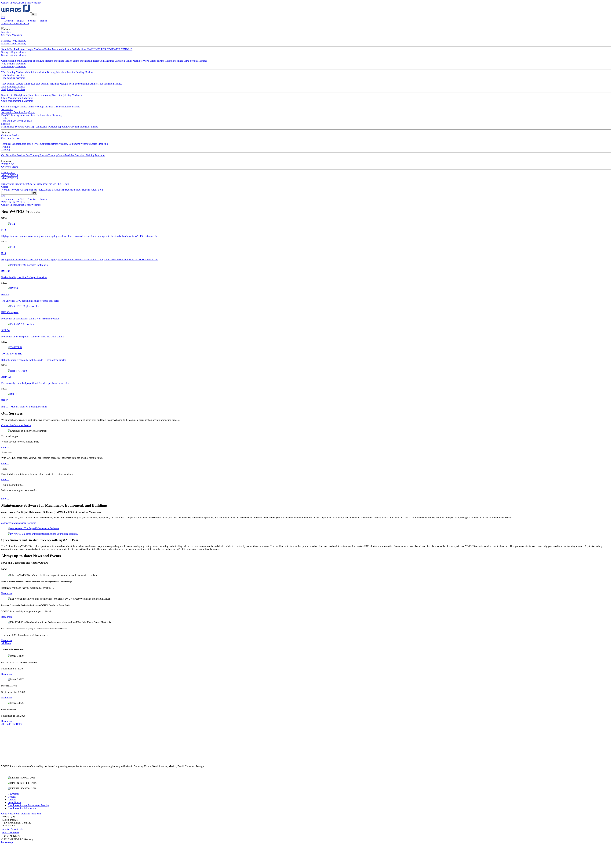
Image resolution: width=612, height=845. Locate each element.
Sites (12, 184)
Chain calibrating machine (67, 106)
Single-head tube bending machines (41, 83)
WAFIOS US (8, 23)
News (12, 172)
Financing (57, 115)
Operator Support (57, 126)
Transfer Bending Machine (80, 72)
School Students (82, 189)
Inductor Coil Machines (74, 49)
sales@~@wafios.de (12, 829)
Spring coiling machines (13, 52)
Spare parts (26, 143)
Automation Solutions (12, 112)
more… (5, 447)
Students (69, 189)
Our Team (6, 155)
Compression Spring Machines (17, 60)
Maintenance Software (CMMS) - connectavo (24, 126)
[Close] (2, 27)
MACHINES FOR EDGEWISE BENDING (109, 49)
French (43, 20)
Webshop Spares (89, 143)
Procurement (21, 184)
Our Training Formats (37, 155)
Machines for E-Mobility (13, 40)
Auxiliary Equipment (69, 143)
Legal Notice (14, 802)
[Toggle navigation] (31, 12)
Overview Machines (11, 35)
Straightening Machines (13, 86)
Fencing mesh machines (23, 115)
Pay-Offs (6, 115)
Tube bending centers (12, 83)
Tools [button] (4, 118)
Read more (6, 593)
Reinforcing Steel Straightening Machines (61, 95)
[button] (8, 2)
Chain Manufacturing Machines (17, 98)
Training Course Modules (61, 155)
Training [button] (5, 146)
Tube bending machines (13, 75)
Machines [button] (6, 32)
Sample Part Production (13, 49)
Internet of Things (89, 126)
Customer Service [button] (10, 135)
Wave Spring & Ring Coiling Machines (163, 60)
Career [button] (4, 186)
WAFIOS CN (22, 23)
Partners (12, 799)
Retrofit (54, 143)
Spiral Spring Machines (195, 60)
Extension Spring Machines (129, 60)
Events (5, 172)
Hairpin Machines (35, 49)
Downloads (13, 793)
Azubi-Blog (97, 189)
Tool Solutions (9, 121)
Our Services (19, 155)
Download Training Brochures (90, 155)
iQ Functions (73, 126)
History (5, 184)
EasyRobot (29, 112)
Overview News (9, 166)
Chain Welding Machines (41, 106)
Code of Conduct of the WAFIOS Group (48, 184)
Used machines (44, 115)
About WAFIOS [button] (9, 175)
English (20, 20)
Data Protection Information (22, 808)
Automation (7, 109)
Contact (11, 796)
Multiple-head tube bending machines (79, 83)
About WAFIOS (9, 178)
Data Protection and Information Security (28, 805)
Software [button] (5, 123)
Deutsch (8, 20)
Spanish (32, 20)
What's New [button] (7, 164)
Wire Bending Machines (13, 63)
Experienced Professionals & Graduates (44, 189)
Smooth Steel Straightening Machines (20, 95)
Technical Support (10, 143)
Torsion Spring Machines (77, 60)
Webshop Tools (24, 121)
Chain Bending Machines (14, 106)
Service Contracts (41, 143)
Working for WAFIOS (12, 189)
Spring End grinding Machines (48, 60)
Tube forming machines (110, 83)
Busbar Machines (53, 49)
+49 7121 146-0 (10, 832)
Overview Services (10, 138)
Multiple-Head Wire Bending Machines (46, 72)
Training (5, 149)
